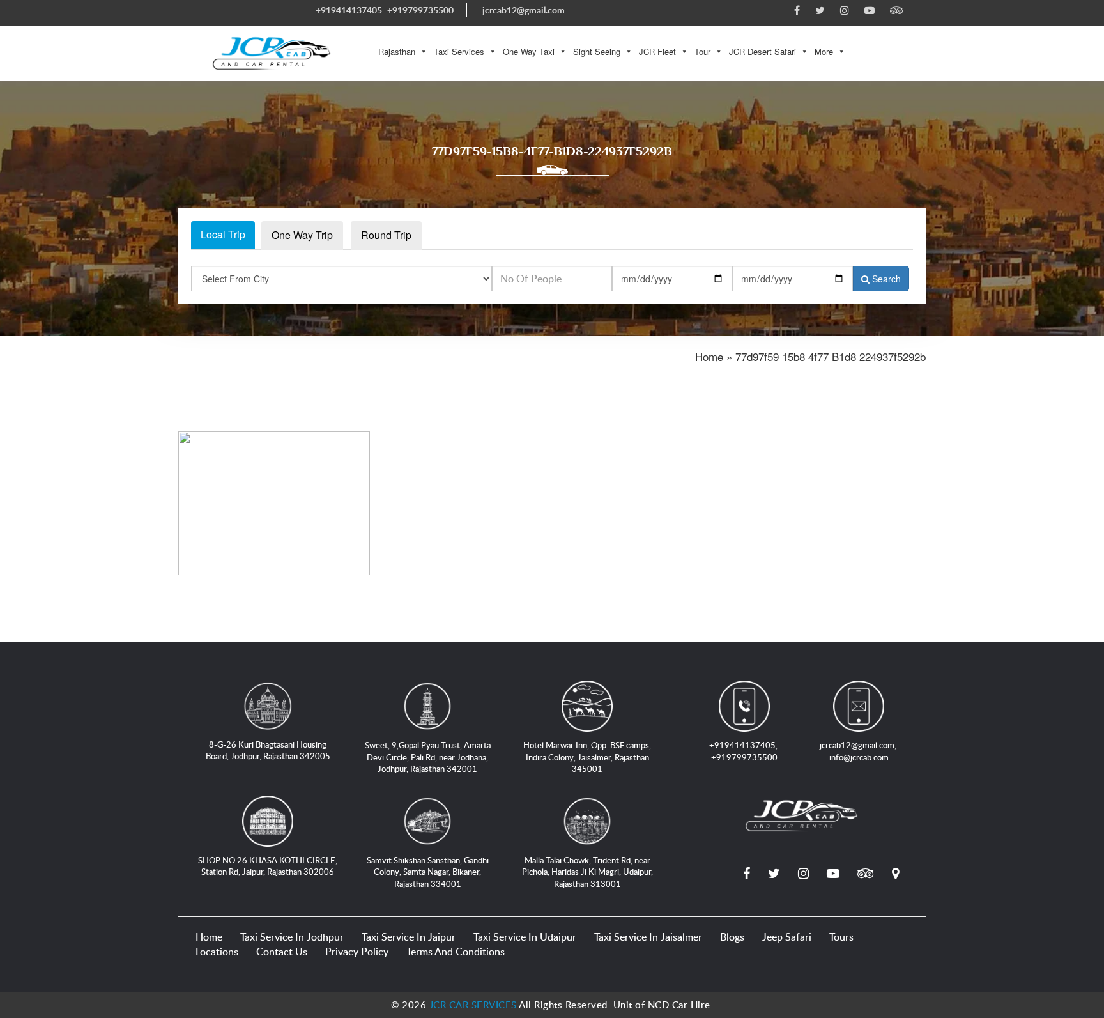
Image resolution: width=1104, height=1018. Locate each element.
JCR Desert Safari (762, 51)
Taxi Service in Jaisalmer (648, 937)
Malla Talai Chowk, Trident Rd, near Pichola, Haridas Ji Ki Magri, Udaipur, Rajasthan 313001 (587, 872)
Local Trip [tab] (223, 234)
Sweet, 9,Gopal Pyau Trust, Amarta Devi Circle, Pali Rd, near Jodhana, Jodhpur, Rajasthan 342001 (428, 757)
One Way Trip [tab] (302, 235)
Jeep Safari (786, 937)
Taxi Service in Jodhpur (292, 937)
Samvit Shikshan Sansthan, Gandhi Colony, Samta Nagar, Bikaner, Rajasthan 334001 (428, 872)
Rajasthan (396, 51)
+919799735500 (420, 10)
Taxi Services (459, 51)
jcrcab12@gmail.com (523, 10)
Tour (702, 51)
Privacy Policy (356, 952)
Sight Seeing (596, 51)
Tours (841, 937)
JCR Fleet (657, 51)
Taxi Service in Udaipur (524, 937)
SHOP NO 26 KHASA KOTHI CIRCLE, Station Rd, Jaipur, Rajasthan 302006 (267, 866)
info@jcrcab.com (859, 757)
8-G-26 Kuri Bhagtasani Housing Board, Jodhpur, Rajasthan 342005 (268, 750)
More (824, 51)
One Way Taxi (529, 51)
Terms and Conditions (455, 952)
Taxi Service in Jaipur (409, 937)
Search (885, 278)
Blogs (732, 937)
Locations (216, 952)
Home (208, 937)
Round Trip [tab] (386, 235)
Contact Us (281, 952)
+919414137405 (349, 10)
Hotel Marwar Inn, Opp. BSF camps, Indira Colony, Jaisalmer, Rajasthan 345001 (587, 757)
